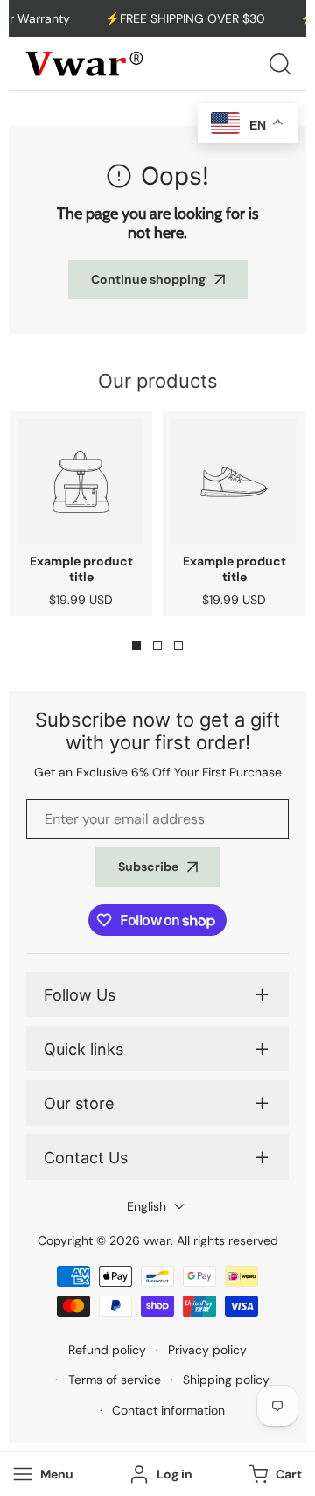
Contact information (168, 1410)
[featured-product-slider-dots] (136, 645)
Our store (79, 1103)
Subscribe (148, 866)
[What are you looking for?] (280, 64)
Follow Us (80, 995)
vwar (157, 1240)
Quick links (83, 1049)
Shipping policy (226, 1379)
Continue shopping (148, 279)
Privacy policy (207, 1350)
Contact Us (86, 1157)
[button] (273, 1474)
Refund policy (107, 1350)
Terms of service (114, 1379)
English (146, 1206)
